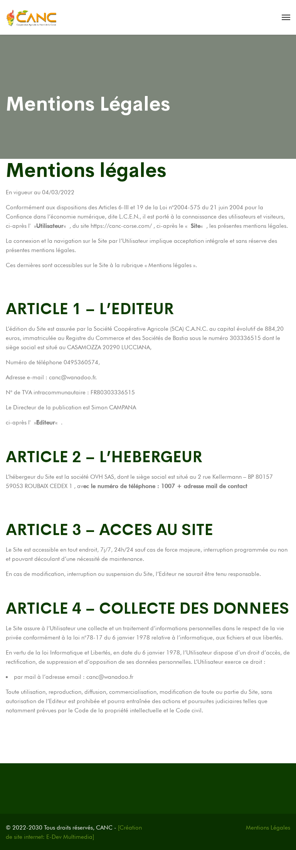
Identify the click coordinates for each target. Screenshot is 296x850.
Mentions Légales (268, 827)
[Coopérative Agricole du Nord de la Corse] (31, 17)
